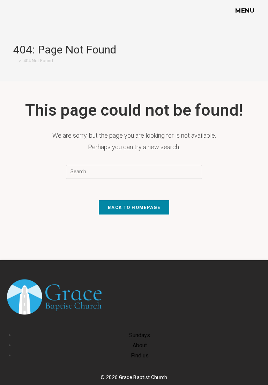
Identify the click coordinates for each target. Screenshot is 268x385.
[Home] (15, 60)
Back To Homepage (134, 207)
